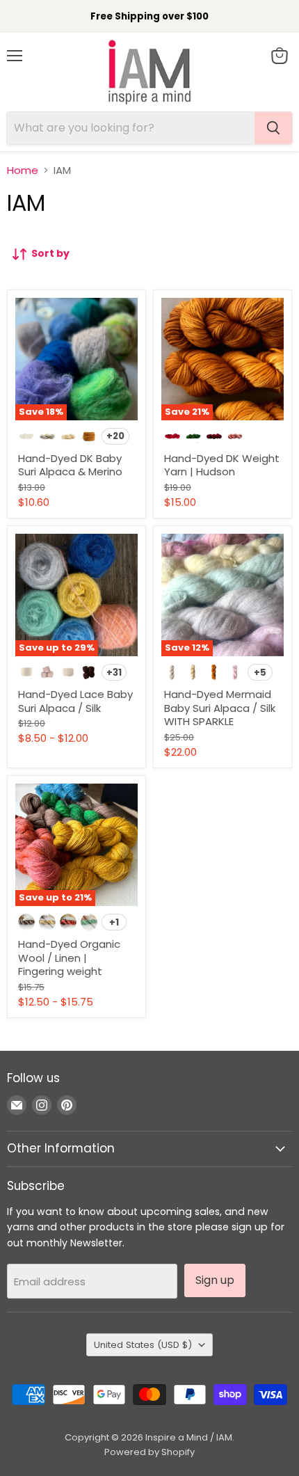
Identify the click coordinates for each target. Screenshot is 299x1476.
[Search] (273, 128)
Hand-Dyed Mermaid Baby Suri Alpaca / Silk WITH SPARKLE (219, 708)
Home (22, 170)
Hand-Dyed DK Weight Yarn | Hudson (222, 465)
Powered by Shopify (149, 1452)
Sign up (214, 1280)
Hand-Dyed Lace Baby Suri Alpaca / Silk (75, 701)
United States (143, 1344)
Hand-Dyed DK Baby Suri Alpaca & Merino (70, 465)
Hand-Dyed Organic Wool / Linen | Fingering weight (69, 957)
